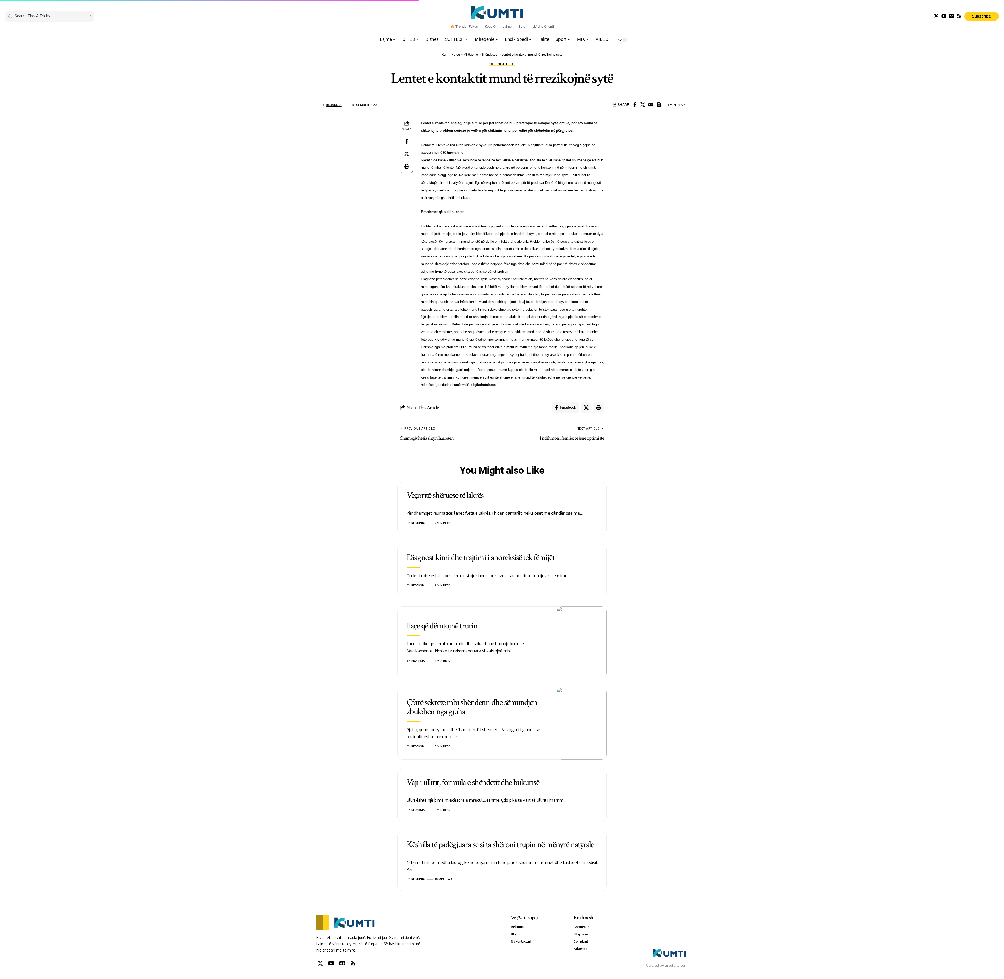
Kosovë (490, 26)
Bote (521, 26)
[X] (936, 16)
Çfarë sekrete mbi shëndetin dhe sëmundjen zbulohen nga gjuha (472, 707)
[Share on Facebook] (634, 104)
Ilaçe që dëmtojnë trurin (442, 626)
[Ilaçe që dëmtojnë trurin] (582, 642)
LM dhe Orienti (543, 26)
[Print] (659, 104)
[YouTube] (944, 16)
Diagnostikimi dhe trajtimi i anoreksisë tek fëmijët (480, 557)
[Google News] (952, 16)
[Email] (650, 104)
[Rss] (959, 16)
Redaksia (334, 105)
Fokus (473, 26)
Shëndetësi (502, 64)
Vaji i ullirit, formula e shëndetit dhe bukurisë (473, 782)
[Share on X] (642, 104)
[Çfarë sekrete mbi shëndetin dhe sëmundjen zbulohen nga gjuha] (582, 724)
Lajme (507, 26)
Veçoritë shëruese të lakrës (445, 495)
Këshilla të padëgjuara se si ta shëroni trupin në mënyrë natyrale (500, 844)
